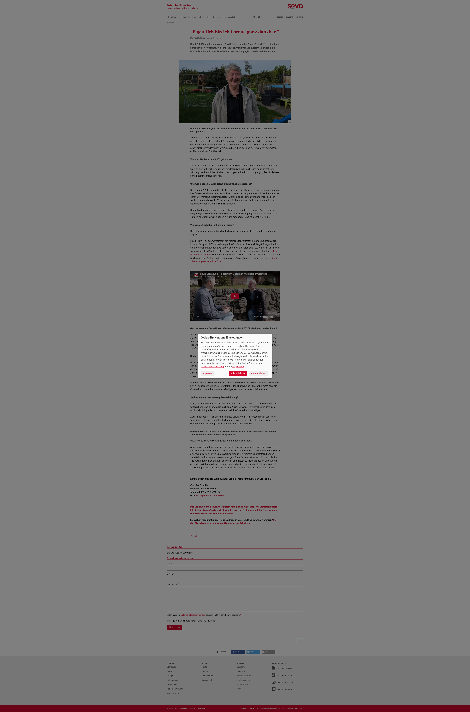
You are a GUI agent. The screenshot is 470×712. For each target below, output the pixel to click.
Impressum (238, 366)
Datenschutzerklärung (212, 366)
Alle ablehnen (238, 373)
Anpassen (207, 373)
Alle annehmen (258, 373)
